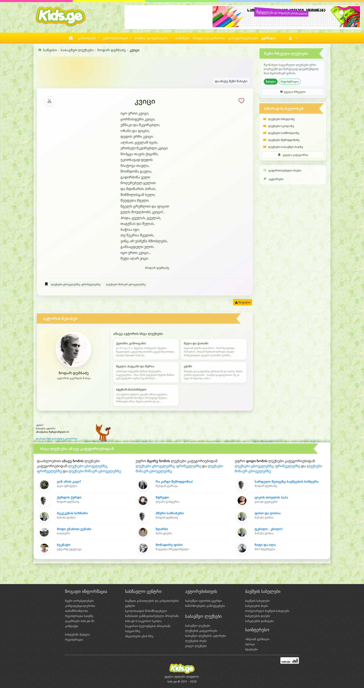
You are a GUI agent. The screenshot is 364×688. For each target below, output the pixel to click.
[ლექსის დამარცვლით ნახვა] (49, 100)
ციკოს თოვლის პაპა (271, 497)
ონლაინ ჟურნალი (257, 639)
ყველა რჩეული (294, 92)
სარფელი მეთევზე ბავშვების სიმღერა (286, 481)
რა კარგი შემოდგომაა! (174, 481)
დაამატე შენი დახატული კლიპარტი (57, 438)
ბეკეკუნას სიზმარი (72, 513)
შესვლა (271, 81)
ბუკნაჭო (63, 545)
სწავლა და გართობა (209, 38)
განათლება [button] (87, 38)
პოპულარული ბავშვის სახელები (267, 611)
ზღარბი (162, 529)
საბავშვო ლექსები (77, 50)
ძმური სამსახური (170, 513)
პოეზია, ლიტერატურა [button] (152, 38)
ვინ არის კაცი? (69, 481)
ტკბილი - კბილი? (269, 529)
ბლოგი (250, 644)
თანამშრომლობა (76, 611)
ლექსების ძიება (196, 640)
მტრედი (162, 497)
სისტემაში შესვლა (77, 634)
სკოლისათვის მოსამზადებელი (146, 611)
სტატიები (251, 649)
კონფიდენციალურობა (80, 605)
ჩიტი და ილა (265, 545)
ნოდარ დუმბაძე (111, 50)
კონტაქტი (71, 626)
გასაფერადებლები (243, 38)
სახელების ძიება (256, 605)
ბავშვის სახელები (257, 600)
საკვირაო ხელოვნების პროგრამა (148, 626)
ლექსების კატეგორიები (201, 630)
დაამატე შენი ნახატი (231, 81)
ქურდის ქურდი (69, 497)
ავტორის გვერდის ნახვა (74, 378)
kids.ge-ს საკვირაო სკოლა (143, 621)
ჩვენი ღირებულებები (79, 600)
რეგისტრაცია (290, 81)
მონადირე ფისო (169, 545)
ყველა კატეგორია (295, 155)
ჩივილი (244, 302)
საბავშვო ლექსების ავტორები (205, 635)
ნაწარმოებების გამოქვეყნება (205, 605)
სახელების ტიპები (257, 616)
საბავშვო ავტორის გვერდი (203, 600)
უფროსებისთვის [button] (116, 38)
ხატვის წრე (132, 631)
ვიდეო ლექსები (196, 646)
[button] (292, 38)
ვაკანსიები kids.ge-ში (79, 621)
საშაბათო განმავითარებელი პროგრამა (152, 616)
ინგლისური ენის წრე (139, 636)
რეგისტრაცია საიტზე (79, 616)
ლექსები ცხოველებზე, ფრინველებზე (75, 284)
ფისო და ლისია (268, 513)
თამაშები (182, 38)
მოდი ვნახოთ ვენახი (74, 529)
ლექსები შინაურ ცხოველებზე (126, 284)
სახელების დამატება (259, 621)
